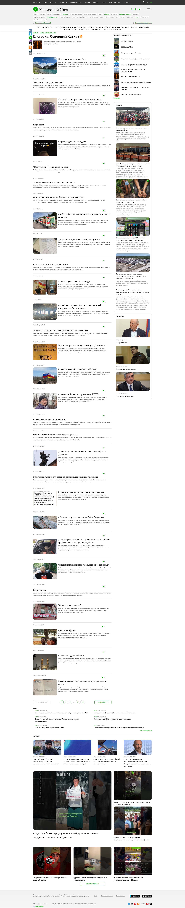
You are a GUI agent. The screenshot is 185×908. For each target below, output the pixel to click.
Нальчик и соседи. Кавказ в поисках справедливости (133, 70)
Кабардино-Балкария (125, 14)
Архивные (117, 98)
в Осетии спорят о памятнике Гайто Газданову (84, 520)
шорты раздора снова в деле (84, 145)
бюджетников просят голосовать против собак (83, 495)
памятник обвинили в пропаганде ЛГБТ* (82, 397)
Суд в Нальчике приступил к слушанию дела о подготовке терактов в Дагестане (132, 165)
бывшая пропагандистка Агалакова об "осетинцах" (84, 568)
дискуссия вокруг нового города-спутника (84, 242)
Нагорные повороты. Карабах (131, 53)
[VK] (30, 30)
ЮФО (45, 20)
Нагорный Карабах (65, 17)
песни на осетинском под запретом (71, 266)
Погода (126, 2)
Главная (35, 32)
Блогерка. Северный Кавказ (130, 76)
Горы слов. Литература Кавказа (131, 94)
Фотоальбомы (114, 2)
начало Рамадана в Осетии (84, 659)
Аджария (42, 14)
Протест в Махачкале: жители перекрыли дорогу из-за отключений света (132, 803)
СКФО (117, 17)
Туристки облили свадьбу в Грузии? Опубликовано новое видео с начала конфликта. (132, 838)
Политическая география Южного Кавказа (135, 59)
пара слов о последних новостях (72, 421)
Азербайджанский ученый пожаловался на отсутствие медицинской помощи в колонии (45, 761)
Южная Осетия (144, 17)
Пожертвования (120, 896)
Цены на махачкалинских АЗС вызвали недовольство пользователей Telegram (130, 239)
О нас (95, 896)
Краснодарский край (52, 17)
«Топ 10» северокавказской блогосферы (134, 65)
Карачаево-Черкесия (39, 17)
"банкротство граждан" (83, 608)
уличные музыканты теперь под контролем (69, 184)
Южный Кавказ (38, 20)
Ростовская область (92, 17)
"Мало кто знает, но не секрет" (71, 84)
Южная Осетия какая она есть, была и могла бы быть (135, 88)
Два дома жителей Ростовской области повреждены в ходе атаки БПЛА (61, 712)
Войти (148, 9)
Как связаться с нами (106, 896)
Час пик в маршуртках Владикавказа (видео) (72, 437)
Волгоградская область (90, 14)
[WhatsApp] (30, 37)
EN (151, 2)
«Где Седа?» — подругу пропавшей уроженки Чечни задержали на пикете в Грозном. (65, 835)
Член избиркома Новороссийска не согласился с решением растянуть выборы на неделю (132, 292)
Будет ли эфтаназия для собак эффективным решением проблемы (69, 479)
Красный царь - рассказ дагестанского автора (84, 102)
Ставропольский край (127, 17)
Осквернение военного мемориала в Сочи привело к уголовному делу (131, 201)
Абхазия (36, 14)
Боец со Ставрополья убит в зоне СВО (49, 727)
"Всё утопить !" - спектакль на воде (71, 169)
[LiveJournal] (30, 50)
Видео (103, 2)
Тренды (53, 2)
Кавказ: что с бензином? (43, 23)
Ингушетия (114, 14)
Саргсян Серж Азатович (125, 396)
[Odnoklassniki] (30, 47)
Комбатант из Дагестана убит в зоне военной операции (114, 712)
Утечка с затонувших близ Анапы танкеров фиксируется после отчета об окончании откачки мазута (77, 761)
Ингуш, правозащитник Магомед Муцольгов (136, 82)
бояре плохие (72, 592)
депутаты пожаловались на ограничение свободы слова (70, 332)
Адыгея (49, 14)
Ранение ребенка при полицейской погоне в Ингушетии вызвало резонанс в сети (107, 761)
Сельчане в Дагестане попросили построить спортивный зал (132, 129)
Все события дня (146, 731)
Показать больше (92, 884)
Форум (87, 2)
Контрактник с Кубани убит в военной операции (112, 719)
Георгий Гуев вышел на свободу (83, 284)
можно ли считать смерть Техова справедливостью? (69, 199)
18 (82, 702)
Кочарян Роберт (121, 342)
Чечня (136, 17)
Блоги (95, 2)
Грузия (100, 14)
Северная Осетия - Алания (107, 17)
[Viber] (30, 40)
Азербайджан (57, 14)
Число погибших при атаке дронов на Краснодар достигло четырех (119, 727)
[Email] (30, 53)
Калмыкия (135, 14)
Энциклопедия (76, 2)
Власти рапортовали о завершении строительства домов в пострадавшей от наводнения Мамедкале (131, 276)
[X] (30, 44)
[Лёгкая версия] (144, 2)
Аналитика (63, 2)
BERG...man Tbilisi (127, 47)
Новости (36, 2)
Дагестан (106, 14)
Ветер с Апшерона (127, 41)
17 (78, 702)
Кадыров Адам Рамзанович (126, 369)
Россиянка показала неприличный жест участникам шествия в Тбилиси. (128, 878)
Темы (45, 2)
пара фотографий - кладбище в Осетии (84, 372)
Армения (65, 14)
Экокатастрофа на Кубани (143, 23)
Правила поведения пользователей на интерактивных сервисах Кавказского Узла (74, 903)
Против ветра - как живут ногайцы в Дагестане (82, 349)
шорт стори (72, 127)
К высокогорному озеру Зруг (82, 62)
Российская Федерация (79, 17)
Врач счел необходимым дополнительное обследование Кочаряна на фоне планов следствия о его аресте (137, 762)
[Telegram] (30, 34)
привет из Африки (84, 633)
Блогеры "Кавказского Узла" (48, 32)
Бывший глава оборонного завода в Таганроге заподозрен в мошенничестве (57, 720)
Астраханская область (76, 14)
